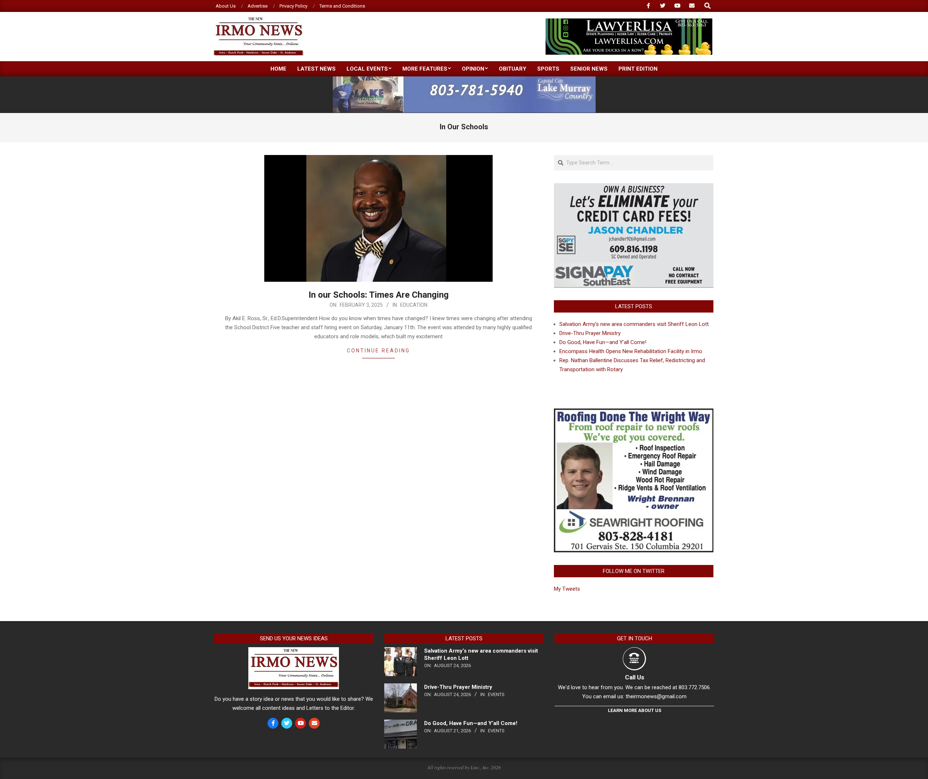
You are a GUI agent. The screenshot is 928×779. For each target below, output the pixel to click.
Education (413, 305)
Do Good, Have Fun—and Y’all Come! (602, 342)
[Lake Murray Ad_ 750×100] (464, 79)
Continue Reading (378, 350)
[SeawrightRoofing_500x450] (633, 413)
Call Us (634, 677)
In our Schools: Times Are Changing (378, 295)
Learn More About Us (634, 710)
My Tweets (567, 589)
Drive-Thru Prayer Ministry (590, 333)
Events (496, 694)
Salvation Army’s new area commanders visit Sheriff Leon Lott (634, 324)
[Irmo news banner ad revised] (629, 21)
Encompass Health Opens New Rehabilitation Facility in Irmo (630, 351)
